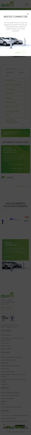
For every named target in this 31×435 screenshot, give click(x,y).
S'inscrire (18, 52)
